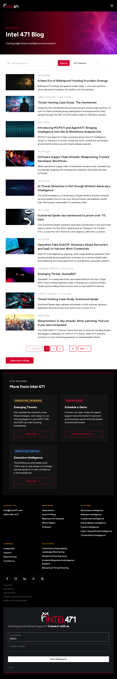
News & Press (10, 557)
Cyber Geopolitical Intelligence (96, 531)
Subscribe (31, 434)
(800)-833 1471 (11, 514)
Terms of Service (8, 589)
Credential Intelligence (92, 518)
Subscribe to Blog (19, 360)
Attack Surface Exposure (54, 556)
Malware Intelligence (91, 514)
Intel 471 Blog (49, 514)
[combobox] (86, 63)
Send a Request (58, 659)
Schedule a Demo (82, 434)
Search (63, 63)
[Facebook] (7, 578)
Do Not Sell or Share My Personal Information (18, 597)
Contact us (9, 561)
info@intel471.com (13, 510)
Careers (7, 552)
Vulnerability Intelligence (93, 523)
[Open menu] (112, 5)
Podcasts (46, 527)
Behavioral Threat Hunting (55, 568)
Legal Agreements (9, 593)
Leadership (9, 548)
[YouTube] (33, 578)
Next (82, 348)
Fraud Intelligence (90, 527)
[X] (42, 578)
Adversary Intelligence (92, 510)
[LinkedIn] (24, 578)
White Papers (49, 523)
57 (73, 348)
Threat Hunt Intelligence (93, 535)
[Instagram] (15, 578)
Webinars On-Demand (53, 518)
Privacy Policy (7, 585)
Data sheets (48, 510)
